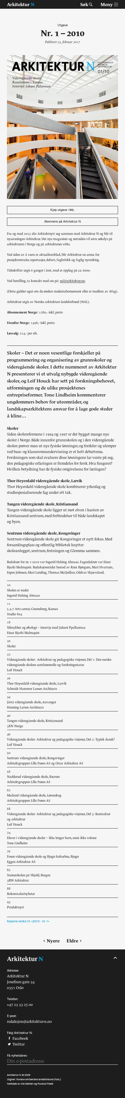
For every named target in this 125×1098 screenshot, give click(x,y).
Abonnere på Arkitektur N (62, 221)
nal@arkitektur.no (72, 281)
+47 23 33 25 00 (20, 1004)
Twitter (18, 1044)
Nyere (53, 940)
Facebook (20, 1038)
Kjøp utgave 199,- (62, 210)
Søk (84, 4)
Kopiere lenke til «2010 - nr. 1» (28, 921)
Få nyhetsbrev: (17, 1055)
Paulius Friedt (45, 1083)
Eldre (72, 940)
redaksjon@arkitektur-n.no (29, 1021)
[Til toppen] (115, 957)
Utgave (63, 25)
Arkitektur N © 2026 (18, 1075)
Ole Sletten (27, 1083)
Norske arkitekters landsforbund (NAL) (38, 1079)
